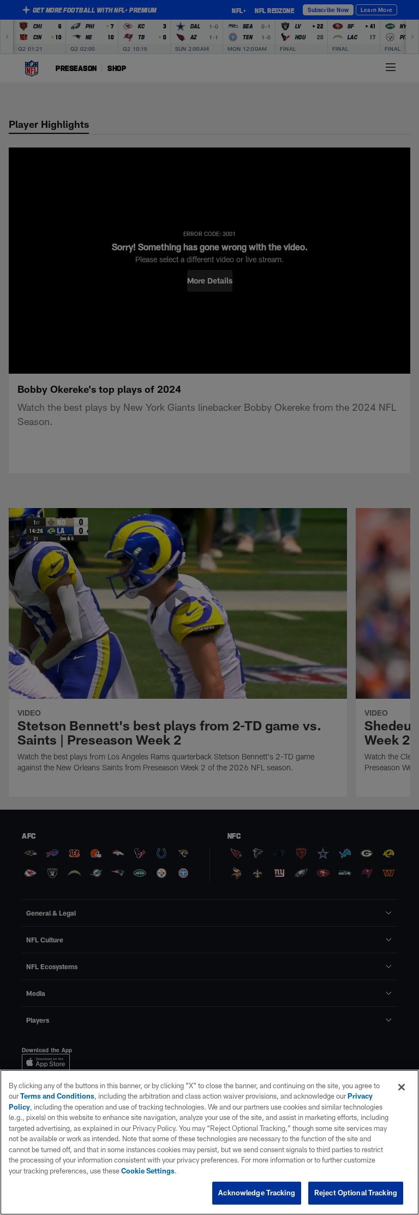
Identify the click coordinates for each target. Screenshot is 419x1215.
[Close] (402, 1087)
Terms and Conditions (57, 1096)
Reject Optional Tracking (355, 1192)
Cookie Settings (148, 1170)
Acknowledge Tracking (256, 1192)
